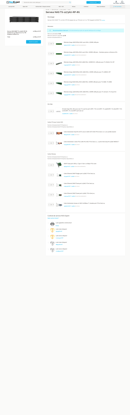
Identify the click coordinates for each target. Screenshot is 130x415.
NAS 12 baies (63, 9)
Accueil (48, 9)
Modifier (103, 20)
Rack (69, 9)
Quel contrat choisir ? (53, 218)
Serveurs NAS (55, 9)
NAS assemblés (118, 6)
